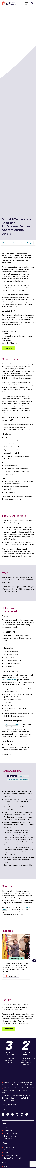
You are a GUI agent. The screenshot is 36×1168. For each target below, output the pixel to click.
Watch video (12, 976)
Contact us (6, 1109)
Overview (6, 243)
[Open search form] (32, 3)
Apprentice (23, 776)
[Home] (9, 3)
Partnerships (8, 1139)
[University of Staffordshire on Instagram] (13, 1114)
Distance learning (10, 1136)
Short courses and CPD (12, 1133)
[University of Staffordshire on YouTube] (18, 1114)
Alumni (6, 1153)
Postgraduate (9, 1131)
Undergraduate (9, 1128)
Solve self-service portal (12, 1158)
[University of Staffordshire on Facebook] (4, 1114)
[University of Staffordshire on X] (8, 1114)
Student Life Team (11, 724)
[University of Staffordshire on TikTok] (27, 1114)
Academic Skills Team (9, 680)
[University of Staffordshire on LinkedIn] (23, 1114)
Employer (12, 776)
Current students (10, 1147)
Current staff (8, 1150)
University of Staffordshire (18, 780)
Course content (18, 243)
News (6, 1166)
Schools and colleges (11, 1155)
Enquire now (8, 348)
